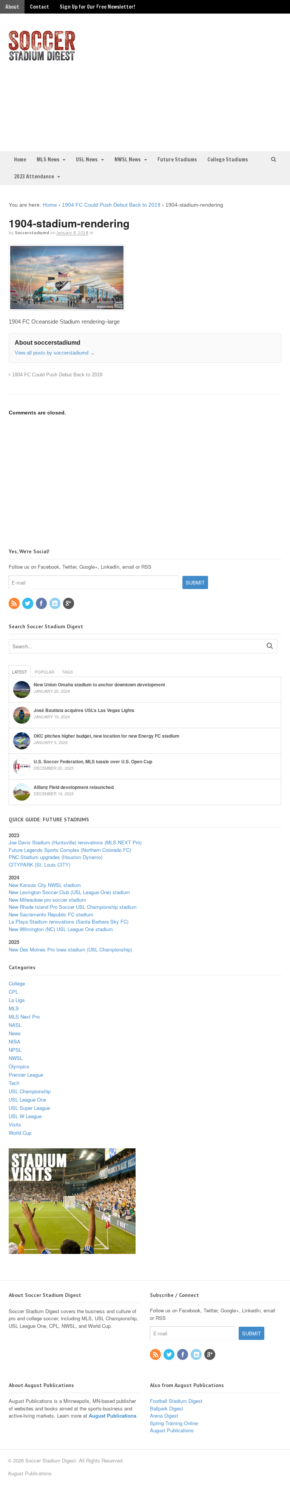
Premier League (26, 1074)
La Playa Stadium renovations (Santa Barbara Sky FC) (68, 921)
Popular (44, 672)
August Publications (112, 1415)
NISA (14, 1041)
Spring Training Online (174, 1423)
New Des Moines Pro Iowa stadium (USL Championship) (70, 949)
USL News (86, 159)
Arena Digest (164, 1415)
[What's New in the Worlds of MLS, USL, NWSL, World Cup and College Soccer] (42, 58)
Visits (15, 1124)
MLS (14, 1008)
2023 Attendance (34, 176)
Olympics (19, 1066)
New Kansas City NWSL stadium (45, 884)
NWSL (16, 1058)
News (15, 1033)
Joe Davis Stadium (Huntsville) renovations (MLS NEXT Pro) (75, 842)
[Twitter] (28, 603)
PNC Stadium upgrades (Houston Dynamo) (55, 857)
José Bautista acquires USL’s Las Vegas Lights (84, 710)
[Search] (270, 645)
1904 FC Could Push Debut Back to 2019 (111, 205)
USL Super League (29, 1107)
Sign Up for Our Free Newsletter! (97, 7)
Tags (67, 672)
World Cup (20, 1132)
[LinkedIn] (55, 603)
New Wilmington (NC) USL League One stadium (61, 929)
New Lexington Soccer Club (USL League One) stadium (69, 892)
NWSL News (127, 159)
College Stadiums (227, 159)
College (17, 983)
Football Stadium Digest (176, 1400)
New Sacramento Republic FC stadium (51, 914)
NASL (15, 1024)
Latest (19, 672)
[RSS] (15, 603)
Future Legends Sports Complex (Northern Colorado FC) (70, 849)
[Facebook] (42, 603)
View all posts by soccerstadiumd (55, 353)
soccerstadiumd (32, 232)
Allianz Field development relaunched (74, 787)
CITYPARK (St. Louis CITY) (39, 864)
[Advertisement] (219, 81)
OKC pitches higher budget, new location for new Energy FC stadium (106, 735)
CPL (13, 991)
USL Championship (30, 1091)
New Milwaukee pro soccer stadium (47, 899)
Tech (14, 1082)
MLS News (48, 159)
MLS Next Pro (24, 1016)
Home (20, 159)
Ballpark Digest (166, 1408)
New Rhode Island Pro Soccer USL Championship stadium (73, 906)
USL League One (27, 1099)
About (12, 7)
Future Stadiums (177, 159)
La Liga (17, 1000)
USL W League (25, 1116)
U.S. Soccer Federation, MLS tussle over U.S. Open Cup (93, 761)
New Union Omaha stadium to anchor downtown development (99, 684)
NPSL (15, 1049)
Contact (39, 7)
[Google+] (69, 603)
